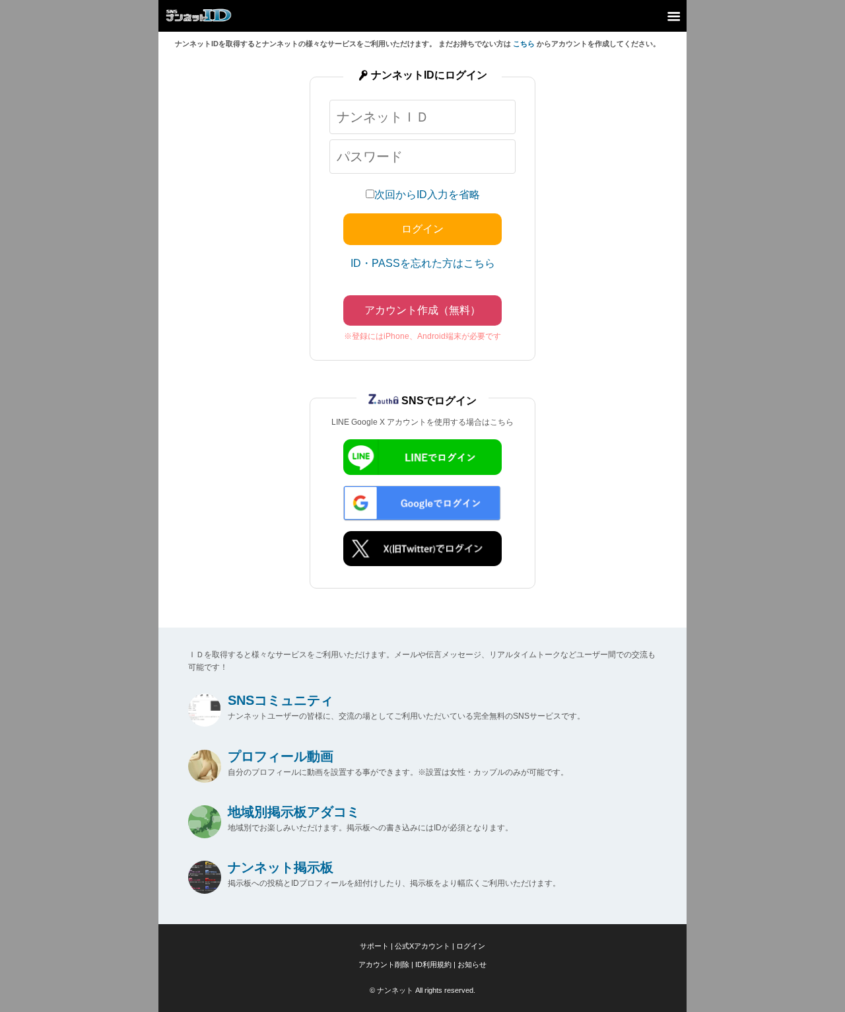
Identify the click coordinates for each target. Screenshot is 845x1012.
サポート (374, 946)
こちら (524, 44)
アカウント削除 (383, 964)
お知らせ (472, 964)
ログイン (470, 946)
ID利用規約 (433, 964)
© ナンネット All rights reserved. (422, 990)
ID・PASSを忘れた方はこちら (423, 263)
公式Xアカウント (422, 946)
